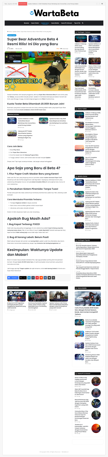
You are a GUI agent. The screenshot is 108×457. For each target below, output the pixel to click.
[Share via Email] (49, 277)
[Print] (53, 277)
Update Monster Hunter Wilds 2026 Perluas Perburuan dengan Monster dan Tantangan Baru (92, 215)
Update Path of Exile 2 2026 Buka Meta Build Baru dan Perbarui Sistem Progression (92, 225)
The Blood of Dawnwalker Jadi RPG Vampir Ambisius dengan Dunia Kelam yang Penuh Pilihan (81, 428)
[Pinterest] (37, 277)
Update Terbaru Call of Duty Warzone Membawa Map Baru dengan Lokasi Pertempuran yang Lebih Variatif (58, 305)
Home (10, 31)
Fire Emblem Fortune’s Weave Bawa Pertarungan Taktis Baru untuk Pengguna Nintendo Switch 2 (94, 92)
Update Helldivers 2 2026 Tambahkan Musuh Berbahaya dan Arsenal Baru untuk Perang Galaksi (95, 48)
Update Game (45, 23)
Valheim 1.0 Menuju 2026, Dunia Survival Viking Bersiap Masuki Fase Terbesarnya (80, 47)
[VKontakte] (45, 277)
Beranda (26, 23)
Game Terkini (35, 23)
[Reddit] (41, 277)
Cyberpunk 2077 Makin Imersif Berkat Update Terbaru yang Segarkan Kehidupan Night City (92, 204)
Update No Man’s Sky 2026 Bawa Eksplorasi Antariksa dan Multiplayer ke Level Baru (58, 121)
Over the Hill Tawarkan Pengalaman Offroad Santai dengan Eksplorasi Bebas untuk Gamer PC (92, 149)
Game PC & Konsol (66, 23)
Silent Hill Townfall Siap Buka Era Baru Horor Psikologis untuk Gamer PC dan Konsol (82, 391)
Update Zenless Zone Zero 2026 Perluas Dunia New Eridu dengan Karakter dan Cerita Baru (92, 346)
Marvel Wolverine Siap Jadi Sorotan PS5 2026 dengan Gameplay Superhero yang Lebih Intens (82, 403)
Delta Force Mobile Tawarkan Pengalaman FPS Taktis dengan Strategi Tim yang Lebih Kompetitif (92, 323)
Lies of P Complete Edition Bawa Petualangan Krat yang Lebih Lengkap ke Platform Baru (92, 161)
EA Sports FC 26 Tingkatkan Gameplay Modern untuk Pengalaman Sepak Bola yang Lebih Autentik (16, 305)
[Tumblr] (33, 277)
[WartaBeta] (54, 13)
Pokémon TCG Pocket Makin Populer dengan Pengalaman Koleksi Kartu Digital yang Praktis (92, 335)
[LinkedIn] (29, 277)
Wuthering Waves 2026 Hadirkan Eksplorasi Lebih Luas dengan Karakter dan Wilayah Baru (92, 358)
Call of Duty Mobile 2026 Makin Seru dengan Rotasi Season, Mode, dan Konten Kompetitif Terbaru (81, 70)
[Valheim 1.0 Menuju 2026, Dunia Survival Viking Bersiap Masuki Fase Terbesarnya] (81, 38)
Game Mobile (55, 23)
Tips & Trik (77, 23)
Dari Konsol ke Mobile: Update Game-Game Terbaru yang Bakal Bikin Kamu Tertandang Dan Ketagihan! (37, 305)
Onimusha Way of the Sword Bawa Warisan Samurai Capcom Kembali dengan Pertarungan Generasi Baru (82, 415)
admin (11, 48)
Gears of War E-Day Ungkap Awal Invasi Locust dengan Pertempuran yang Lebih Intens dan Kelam (95, 70)
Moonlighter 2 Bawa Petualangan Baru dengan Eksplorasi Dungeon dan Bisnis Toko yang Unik (91, 137)
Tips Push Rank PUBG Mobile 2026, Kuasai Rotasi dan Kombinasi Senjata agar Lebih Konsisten (80, 92)
